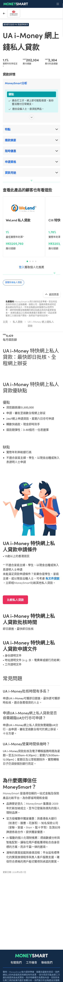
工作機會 (31, 962)
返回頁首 (53, 294)
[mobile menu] (57, 4)
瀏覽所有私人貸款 (13, 282)
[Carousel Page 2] (30, 261)
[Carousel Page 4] (35, 261)
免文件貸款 (52, 578)
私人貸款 (18, 321)
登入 (21, 267)
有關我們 (16, 962)
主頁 (5, 321)
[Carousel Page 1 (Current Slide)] (27, 261)
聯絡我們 (46, 962)
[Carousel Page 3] (33, 261)
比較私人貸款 (15, 599)
